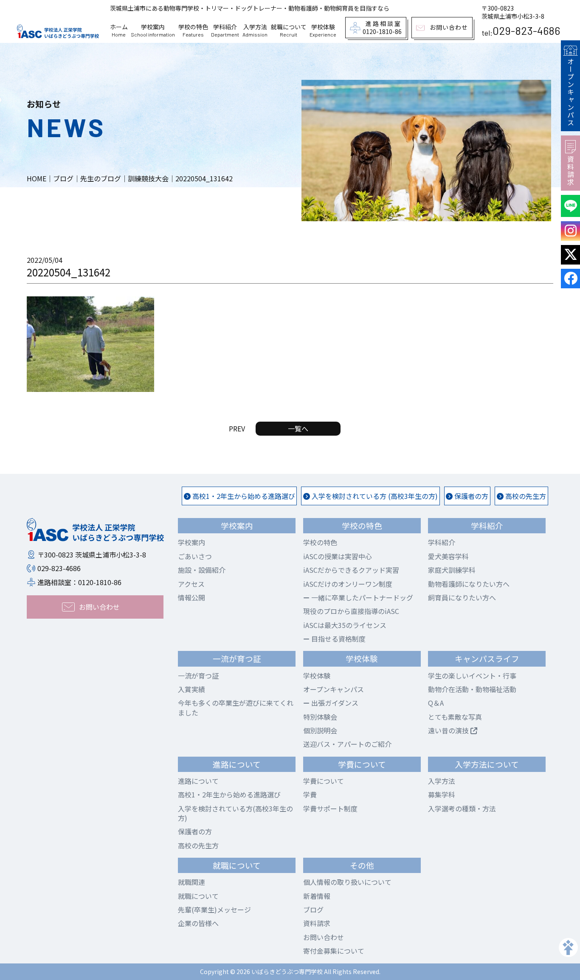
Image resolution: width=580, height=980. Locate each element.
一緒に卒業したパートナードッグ (361, 597)
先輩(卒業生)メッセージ (214, 909)
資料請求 (571, 170)
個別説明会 (320, 730)
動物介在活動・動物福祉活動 (472, 689)
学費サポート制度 (330, 808)
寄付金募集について (333, 951)
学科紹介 (441, 542)
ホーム (119, 30)
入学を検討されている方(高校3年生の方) (235, 813)
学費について (323, 781)
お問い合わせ (323, 937)
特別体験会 (320, 717)
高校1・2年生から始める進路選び (243, 496)
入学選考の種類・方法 (462, 808)
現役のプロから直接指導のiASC (351, 611)
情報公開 (191, 597)
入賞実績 (191, 689)
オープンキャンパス (571, 92)
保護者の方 (470, 496)
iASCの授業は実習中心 (337, 556)
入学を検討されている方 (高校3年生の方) (374, 496)
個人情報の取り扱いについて (347, 882)
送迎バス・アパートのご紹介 (347, 744)
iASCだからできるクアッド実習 (351, 570)
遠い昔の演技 (449, 730)
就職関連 (191, 882)
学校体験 (316, 675)
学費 (310, 794)
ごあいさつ (195, 556)
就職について (198, 896)
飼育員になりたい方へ (462, 597)
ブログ (313, 909)
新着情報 (316, 896)
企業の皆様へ (198, 923)
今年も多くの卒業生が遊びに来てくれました (235, 707)
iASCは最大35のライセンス (344, 625)
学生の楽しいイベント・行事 (472, 675)
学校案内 (191, 542)
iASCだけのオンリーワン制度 (347, 584)
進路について (198, 781)
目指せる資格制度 (338, 639)
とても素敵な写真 (455, 717)
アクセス (191, 584)
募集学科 (441, 794)
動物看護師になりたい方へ (469, 584)
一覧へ (298, 428)
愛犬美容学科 (448, 556)
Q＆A (436, 703)
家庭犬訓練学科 (452, 570)
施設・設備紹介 (201, 570)
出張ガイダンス (334, 703)
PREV (237, 428)
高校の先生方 (525, 496)
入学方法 (441, 781)
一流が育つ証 (198, 675)
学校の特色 (320, 542)
